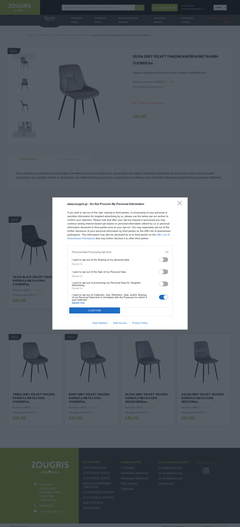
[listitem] (120, 252)
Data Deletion (100, 322)
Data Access (120, 322)
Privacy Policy (140, 322)
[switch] (163, 259)
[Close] (180, 204)
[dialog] (120, 263)
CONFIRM (94, 310)
